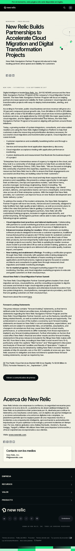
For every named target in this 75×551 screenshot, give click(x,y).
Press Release (23, 21)
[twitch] (31, 518)
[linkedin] (20, 518)
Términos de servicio (8, 538)
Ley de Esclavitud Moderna (10, 540)
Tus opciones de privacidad (59, 538)
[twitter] (9, 518)
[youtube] (4, 518)
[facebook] (37, 518)
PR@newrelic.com (14, 457)
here (30, 297)
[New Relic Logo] (9, 7)
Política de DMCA (21, 538)
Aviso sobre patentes (26, 540)
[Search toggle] (64, 7)
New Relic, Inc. (31, 92)
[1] (44, 116)
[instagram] (26, 518)
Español (38, 540)
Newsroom (10, 21)
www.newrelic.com (17, 435)
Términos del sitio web (42, 538)
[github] (15, 518)
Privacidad (31, 538)
